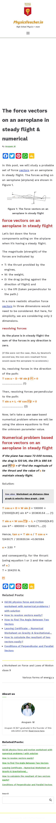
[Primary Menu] (28, 33)
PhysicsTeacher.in (28, 22)
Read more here (36, 731)
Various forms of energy (37, 677)
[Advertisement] (28, 67)
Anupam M (10, 146)
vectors (24, 170)
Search (5, 794)
